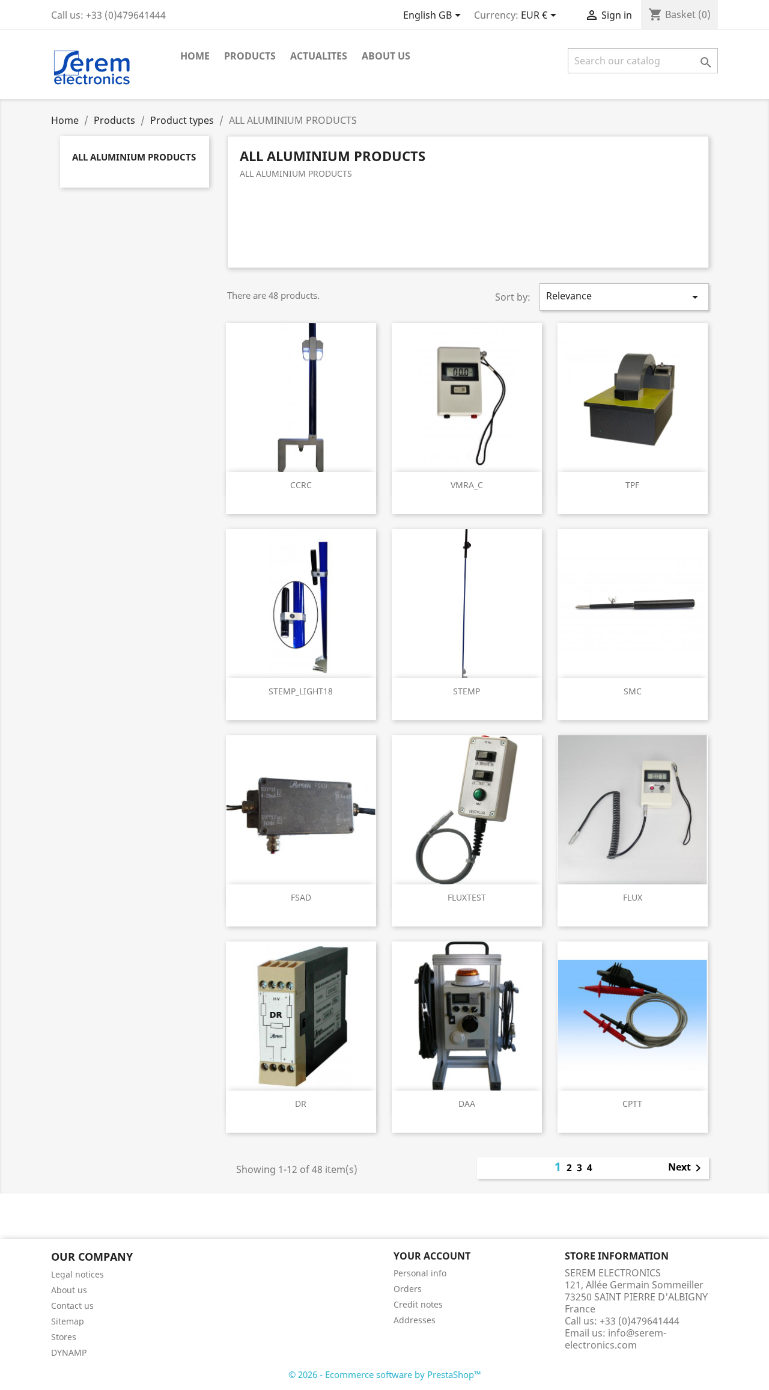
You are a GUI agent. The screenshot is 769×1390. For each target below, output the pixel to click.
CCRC (301, 485)
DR (300, 1103)
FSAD (301, 897)
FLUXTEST (467, 897)
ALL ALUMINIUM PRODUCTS (134, 157)
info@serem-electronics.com (615, 1339)
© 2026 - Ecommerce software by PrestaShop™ (384, 1374)
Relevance (624, 296)
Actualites (318, 56)
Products (250, 56)
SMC (633, 691)
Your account (432, 1256)
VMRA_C (467, 485)
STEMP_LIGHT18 (301, 691)
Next (686, 1168)
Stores (63, 1337)
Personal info (420, 1273)
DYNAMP (69, 1352)
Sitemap (67, 1321)
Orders (408, 1288)
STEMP (466, 691)
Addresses (415, 1320)
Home (195, 56)
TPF (632, 485)
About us (386, 56)
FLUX (632, 897)
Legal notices (77, 1274)
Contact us (72, 1305)
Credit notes (418, 1304)
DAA (466, 1103)
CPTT (632, 1103)
